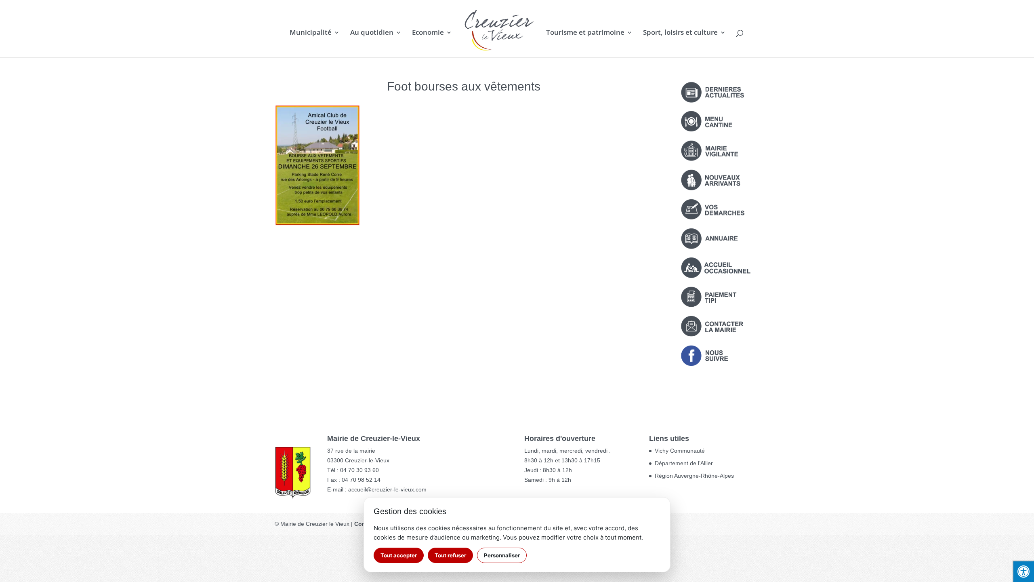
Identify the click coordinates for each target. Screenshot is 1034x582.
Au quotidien (371, 33)
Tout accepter (398, 555)
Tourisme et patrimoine (585, 33)
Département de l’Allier (684, 463)
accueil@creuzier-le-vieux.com (387, 489)
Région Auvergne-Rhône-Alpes (694, 475)
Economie (428, 33)
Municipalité (311, 33)
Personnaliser (502, 555)
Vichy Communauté (680, 450)
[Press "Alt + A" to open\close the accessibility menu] (1023, 571)
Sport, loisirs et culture (680, 33)
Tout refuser (450, 555)
